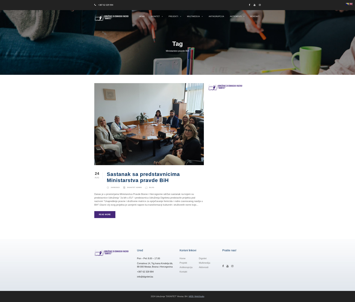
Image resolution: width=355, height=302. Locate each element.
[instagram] (260, 5)
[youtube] (254, 5)
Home (142, 16)
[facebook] (249, 5)
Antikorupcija (216, 16)
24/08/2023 (115, 187)
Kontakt (254, 16)
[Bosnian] (347, 3)
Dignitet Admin (134, 187)
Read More (105, 214)
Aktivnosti (236, 16)
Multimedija (193, 16)
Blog (151, 187)
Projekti (173, 16)
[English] (351, 3)
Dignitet (155, 16)
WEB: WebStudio (196, 296)
